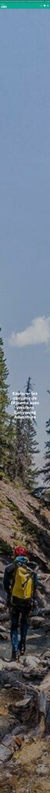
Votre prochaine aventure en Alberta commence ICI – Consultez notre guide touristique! (22, 1)
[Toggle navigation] (48, 6)
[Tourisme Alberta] (4, 6)
